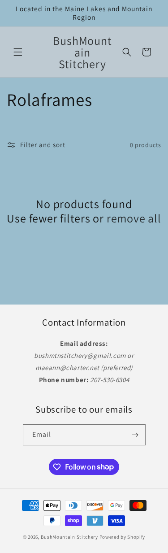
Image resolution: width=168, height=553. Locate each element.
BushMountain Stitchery (69, 537)
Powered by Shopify (122, 537)
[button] (18, 52)
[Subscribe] (135, 434)
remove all (134, 218)
